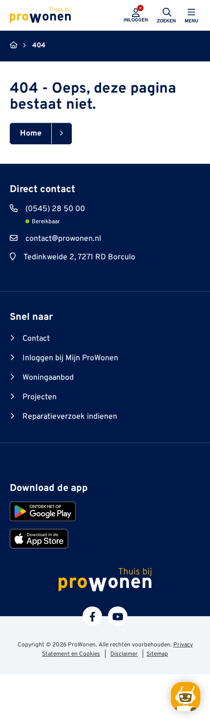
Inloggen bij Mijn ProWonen (70, 358)
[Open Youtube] (117, 616)
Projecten (39, 397)
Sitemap (157, 654)
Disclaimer (124, 654)
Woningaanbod (48, 378)
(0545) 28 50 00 (55, 209)
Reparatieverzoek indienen (69, 417)
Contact (36, 339)
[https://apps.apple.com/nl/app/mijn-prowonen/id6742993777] (39, 538)
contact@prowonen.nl (63, 239)
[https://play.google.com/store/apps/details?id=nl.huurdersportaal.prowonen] (43, 511)
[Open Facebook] (92, 616)
